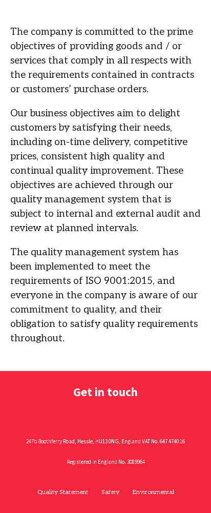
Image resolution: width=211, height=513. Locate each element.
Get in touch (105, 391)
